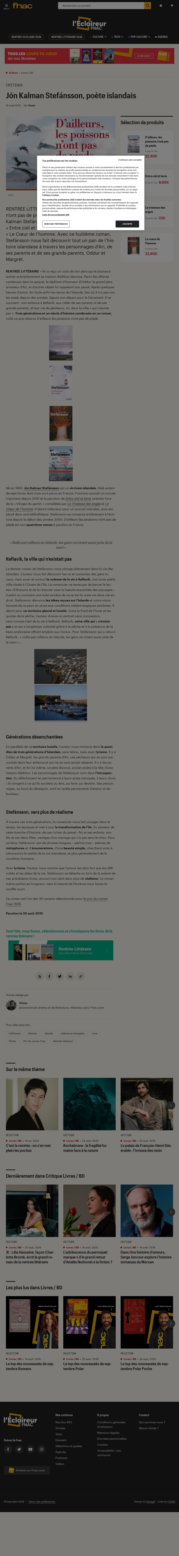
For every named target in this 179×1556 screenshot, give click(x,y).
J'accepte (127, 224)
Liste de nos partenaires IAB (55, 215)
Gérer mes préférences (56, 224)
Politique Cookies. (50, 195)
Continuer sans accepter (130, 160)
